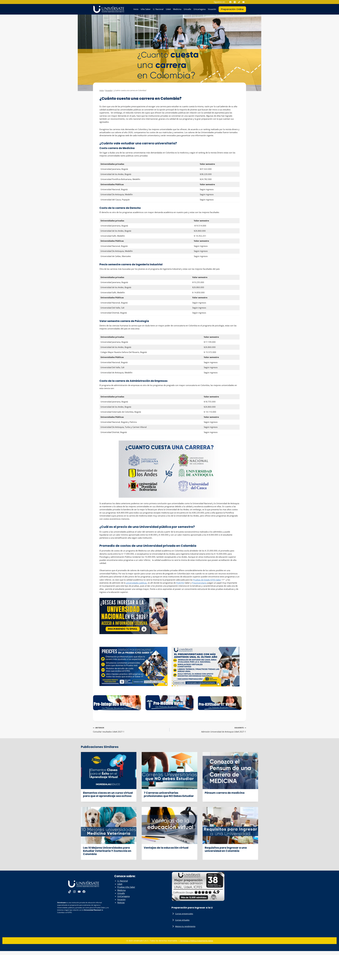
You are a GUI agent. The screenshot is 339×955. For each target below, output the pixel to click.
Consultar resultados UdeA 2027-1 (108, 730)
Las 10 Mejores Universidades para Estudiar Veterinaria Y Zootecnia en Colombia (107, 851)
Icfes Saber (146, 9)
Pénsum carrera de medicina (224, 793)
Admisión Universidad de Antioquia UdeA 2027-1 (223, 730)
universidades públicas (136, 582)
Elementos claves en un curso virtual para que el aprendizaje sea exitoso (108, 794)
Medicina (177, 9)
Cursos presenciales (184, 913)
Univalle (187, 9)
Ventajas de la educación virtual (166, 848)
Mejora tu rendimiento (185, 926)
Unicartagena (199, 9)
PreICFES (180, 582)
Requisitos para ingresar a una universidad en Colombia (226, 849)
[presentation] (109, 770)
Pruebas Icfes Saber (126, 887)
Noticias (121, 902)
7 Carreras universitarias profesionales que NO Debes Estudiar (169, 794)
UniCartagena (123, 896)
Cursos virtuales (182, 920)
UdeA (168, 9)
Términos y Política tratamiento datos (196, 940)
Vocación (212, 9)
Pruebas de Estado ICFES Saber (207, 579)
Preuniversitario (199, 582)
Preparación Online (232, 9)
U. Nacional (158, 9)
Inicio (135, 9)
